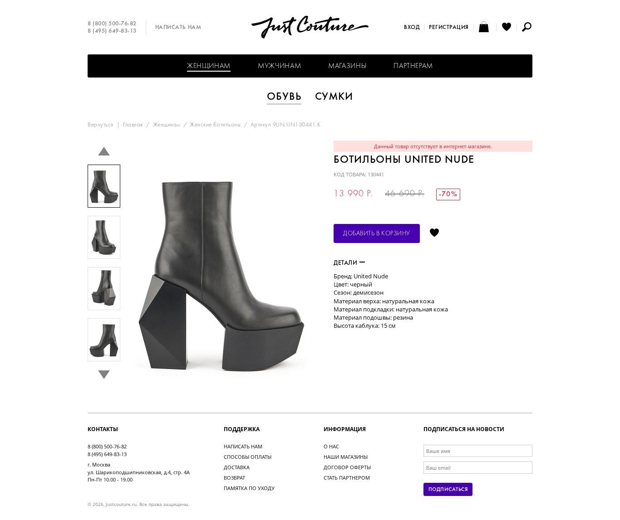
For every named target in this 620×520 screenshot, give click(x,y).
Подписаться (447, 489)
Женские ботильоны (215, 125)
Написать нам (178, 27)
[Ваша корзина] (485, 27)
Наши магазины (346, 456)
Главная (133, 125)
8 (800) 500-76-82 (112, 24)
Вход (411, 27)
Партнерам (413, 66)
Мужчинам (279, 66)
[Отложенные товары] (506, 27)
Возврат (234, 477)
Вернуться (100, 125)
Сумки (334, 97)
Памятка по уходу (249, 488)
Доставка (237, 467)
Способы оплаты (247, 456)
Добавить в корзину (376, 234)
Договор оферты (347, 467)
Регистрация (449, 27)
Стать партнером (347, 477)
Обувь (284, 97)
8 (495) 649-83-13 (112, 31)
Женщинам (209, 66)
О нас (331, 446)
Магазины (347, 66)
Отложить (434, 233)
